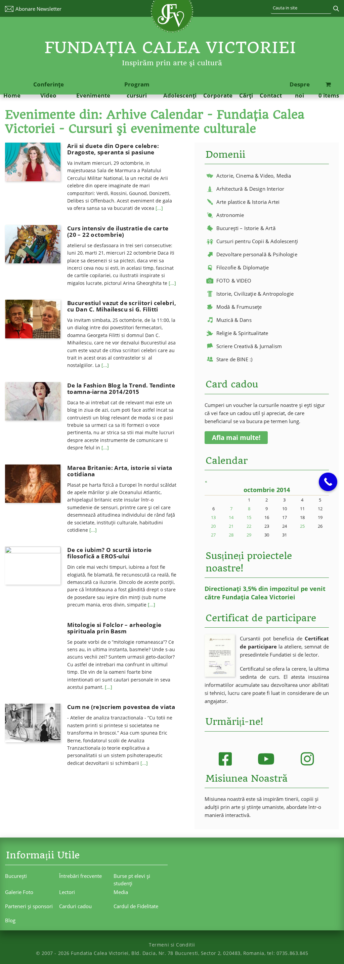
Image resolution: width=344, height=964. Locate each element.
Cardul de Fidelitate (136, 906)
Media (121, 892)
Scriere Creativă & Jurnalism (249, 346)
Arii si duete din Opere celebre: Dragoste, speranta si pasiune (113, 149)
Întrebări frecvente (80, 876)
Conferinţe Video (48, 89)
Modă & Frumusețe (239, 306)
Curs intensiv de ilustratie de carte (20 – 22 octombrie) (118, 231)
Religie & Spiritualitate (242, 333)
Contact (271, 95)
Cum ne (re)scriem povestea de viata (121, 707)
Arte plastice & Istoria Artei (248, 201)
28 (231, 535)
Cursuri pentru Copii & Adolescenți (257, 241)
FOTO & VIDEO (234, 280)
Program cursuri (136, 89)
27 (213, 535)
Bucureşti (16, 876)
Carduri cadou (75, 906)
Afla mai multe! (236, 437)
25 (302, 526)
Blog (10, 920)
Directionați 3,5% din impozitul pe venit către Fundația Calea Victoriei (265, 593)
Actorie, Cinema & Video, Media (253, 175)
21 (231, 526)
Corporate (217, 95)
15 (249, 517)
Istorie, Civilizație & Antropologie (255, 293)
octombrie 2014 (267, 490)
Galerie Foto (19, 892)
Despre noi (300, 89)
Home (11, 95)
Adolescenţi (180, 95)
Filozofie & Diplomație (242, 267)
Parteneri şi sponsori (29, 906)
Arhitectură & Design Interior (250, 188)
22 (249, 526)
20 (213, 526)
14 (231, 517)
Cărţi (246, 95)
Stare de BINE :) (234, 359)
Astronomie (230, 215)
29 (249, 535)
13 (213, 517)
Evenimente (93, 95)
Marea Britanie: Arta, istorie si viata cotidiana (119, 471)
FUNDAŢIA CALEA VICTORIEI (170, 47)
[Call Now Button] (328, 482)
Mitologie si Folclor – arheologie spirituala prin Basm (114, 628)
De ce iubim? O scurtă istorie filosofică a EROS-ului (109, 553)
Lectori (67, 892)
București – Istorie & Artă (245, 228)
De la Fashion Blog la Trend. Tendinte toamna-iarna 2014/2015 (121, 388)
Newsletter (38, 8)
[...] (159, 208)
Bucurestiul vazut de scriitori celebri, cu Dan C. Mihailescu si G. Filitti (121, 306)
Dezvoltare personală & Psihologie (256, 254)
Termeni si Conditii (172, 944)
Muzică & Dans (234, 320)
